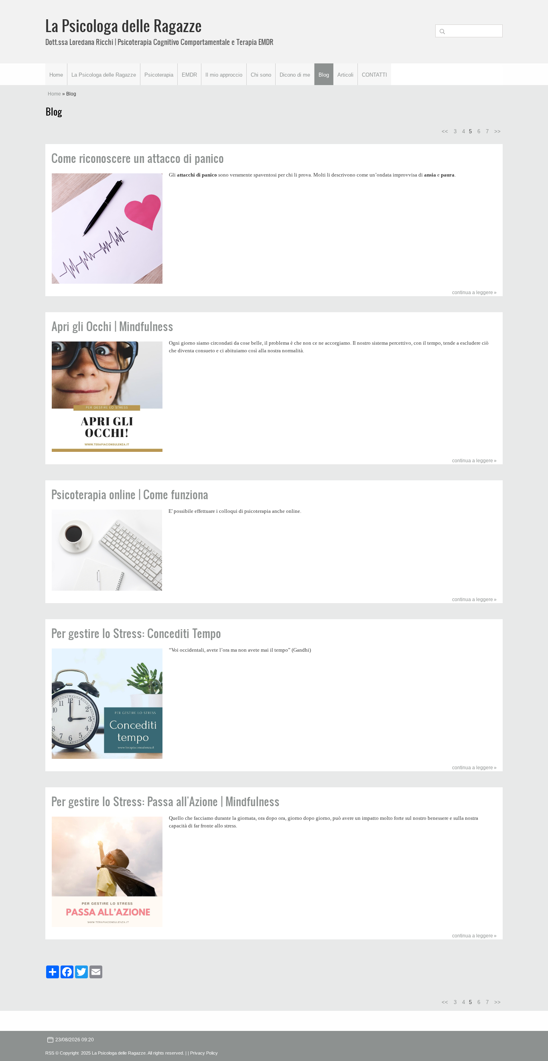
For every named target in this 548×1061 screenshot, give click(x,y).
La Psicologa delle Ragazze (123, 25)
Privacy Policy (204, 1053)
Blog (324, 75)
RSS (49, 1053)
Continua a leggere (472, 292)
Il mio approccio (223, 75)
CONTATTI (374, 75)
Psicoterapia (158, 75)
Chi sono (261, 75)
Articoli (345, 75)
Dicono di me (295, 75)
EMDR (189, 75)
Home (56, 75)
